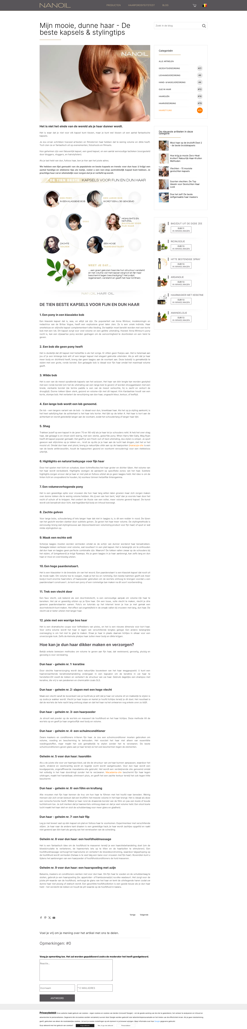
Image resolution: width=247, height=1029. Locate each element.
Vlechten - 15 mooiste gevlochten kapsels (181, 169)
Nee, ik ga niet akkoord (105, 1025)
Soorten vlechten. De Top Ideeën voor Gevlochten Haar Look (185, 184)
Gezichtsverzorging (180, 68)
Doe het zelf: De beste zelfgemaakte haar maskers (184, 195)
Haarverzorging (180, 103)
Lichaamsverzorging (180, 75)
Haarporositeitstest (141, 5)
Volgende (144, 915)
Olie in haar (180, 89)
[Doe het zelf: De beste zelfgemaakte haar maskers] (164, 197)
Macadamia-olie (114, 772)
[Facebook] (41, 917)
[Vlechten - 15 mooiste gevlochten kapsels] (164, 171)
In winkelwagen (181, 231)
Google (157, 1021)
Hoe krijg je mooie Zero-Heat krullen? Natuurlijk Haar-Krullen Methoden (186, 158)
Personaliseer (125, 1025)
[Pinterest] (45, 917)
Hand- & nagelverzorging (180, 82)
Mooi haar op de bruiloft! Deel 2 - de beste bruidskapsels (186, 144)
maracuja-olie (137, 445)
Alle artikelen (166, 61)
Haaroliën (180, 96)
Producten (113, 5)
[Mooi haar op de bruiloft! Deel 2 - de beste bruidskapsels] (164, 145)
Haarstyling (180, 110)
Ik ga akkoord (84, 1025)
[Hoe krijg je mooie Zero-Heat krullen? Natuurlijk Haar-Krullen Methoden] (164, 158)
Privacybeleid (48, 1012)
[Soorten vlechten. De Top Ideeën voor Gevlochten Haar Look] (164, 184)
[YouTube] (53, 917)
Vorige (133, 915)
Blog (165, 5)
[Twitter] (49, 917)
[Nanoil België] (55, 5)
